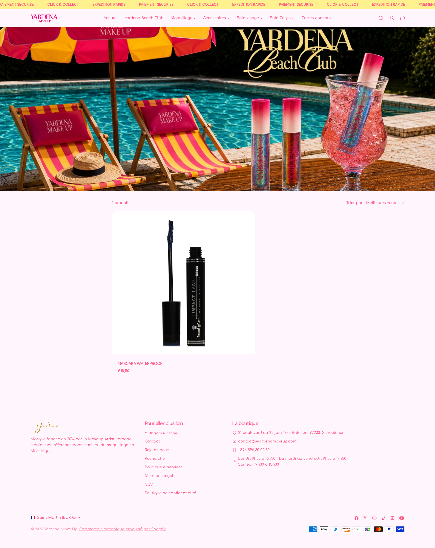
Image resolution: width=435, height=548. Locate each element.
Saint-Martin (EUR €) (56, 518)
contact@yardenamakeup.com (267, 441)
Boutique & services (164, 467)
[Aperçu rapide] (248, 221)
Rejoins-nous (157, 450)
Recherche (155, 459)
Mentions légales (161, 476)
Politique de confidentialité (170, 493)
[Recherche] (380, 18)
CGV (149, 484)
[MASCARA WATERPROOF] (183, 282)
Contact (152, 441)
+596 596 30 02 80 (254, 450)
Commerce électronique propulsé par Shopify (122, 529)
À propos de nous (161, 433)
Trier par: (354, 203)
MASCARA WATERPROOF (140, 363)
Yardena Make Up (60, 529)
